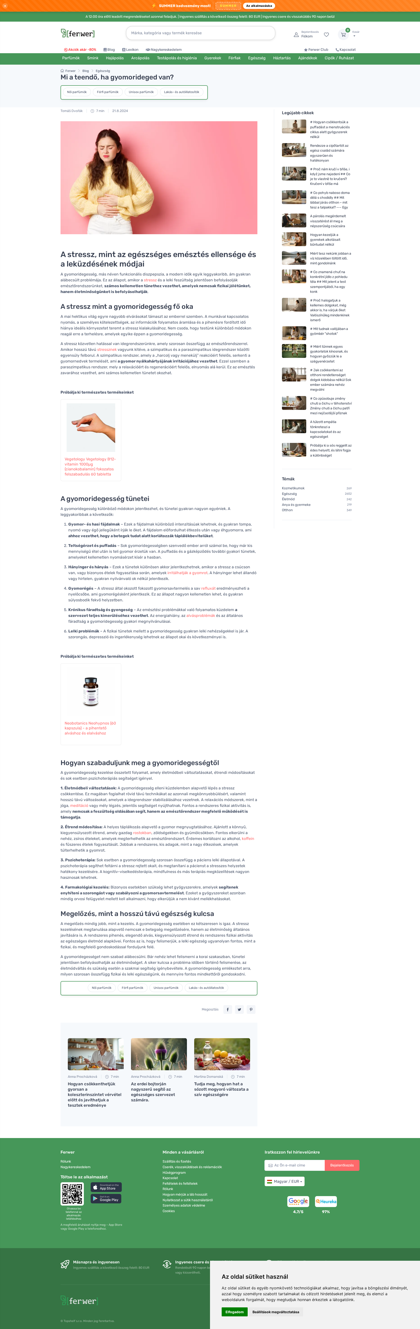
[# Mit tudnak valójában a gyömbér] (294, 333)
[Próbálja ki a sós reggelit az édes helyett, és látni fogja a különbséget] (294, 450)
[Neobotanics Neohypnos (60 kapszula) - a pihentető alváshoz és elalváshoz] (91, 689)
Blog (111, 50)
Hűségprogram (174, 1173)
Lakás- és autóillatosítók (181, 92)
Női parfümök (77, 92)
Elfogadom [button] (235, 1312)
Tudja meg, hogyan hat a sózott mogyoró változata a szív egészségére (221, 1089)
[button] (106, 1187)
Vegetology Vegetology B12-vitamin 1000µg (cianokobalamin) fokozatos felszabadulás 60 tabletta (90, 466)
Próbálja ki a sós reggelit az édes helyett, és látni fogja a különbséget (331, 450)
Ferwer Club (318, 50)
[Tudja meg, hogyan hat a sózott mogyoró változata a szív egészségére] (222, 1054)
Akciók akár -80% (82, 50)
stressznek (107, 349)
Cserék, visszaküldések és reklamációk (192, 1167)
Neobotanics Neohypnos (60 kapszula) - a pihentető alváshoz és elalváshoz (90, 728)
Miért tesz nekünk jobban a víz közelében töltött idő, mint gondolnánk (330, 258)
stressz (150, 280)
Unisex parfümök (141, 92)
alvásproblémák (200, 615)
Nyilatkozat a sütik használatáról (188, 1200)
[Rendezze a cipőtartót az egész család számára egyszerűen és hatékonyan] (294, 153)
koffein (248, 838)
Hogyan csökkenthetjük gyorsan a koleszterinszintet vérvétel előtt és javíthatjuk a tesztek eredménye (95, 1094)
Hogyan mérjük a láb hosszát (185, 1194)
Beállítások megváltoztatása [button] (276, 1312)
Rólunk (66, 1161)
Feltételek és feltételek (180, 1184)
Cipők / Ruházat (339, 58)
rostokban (142, 832)
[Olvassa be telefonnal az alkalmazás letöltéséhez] (74, 1194)
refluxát (208, 588)
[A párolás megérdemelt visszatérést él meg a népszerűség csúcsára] (294, 221)
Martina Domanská (208, 1077)
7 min (100, 111)
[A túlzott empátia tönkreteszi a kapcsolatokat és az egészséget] (294, 429)
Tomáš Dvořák (72, 111)
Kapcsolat (348, 50)
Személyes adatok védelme (184, 1205)
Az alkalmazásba (259, 6)
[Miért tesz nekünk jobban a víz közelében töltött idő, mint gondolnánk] (294, 258)
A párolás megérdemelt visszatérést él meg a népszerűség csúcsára (328, 221)
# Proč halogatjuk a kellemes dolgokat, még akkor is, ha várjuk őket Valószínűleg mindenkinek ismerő (330, 310)
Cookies (169, 1211)
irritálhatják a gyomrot (187, 572)
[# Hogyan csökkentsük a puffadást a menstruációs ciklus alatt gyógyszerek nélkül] (294, 129)
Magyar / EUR (286, 1181)
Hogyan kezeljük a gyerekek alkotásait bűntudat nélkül (325, 240)
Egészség (103, 71)
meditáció (79, 805)
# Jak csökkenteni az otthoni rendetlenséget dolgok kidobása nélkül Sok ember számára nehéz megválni (330, 380)
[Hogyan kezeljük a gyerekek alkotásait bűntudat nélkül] (294, 239)
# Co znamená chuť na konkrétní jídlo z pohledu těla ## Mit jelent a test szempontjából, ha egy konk (328, 282)
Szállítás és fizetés (177, 1161)
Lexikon (132, 50)
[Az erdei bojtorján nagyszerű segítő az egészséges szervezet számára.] (159, 1054)
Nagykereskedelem (166, 50)
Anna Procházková (82, 1077)
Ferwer (70, 71)
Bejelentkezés (342, 1165)
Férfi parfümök (108, 92)
